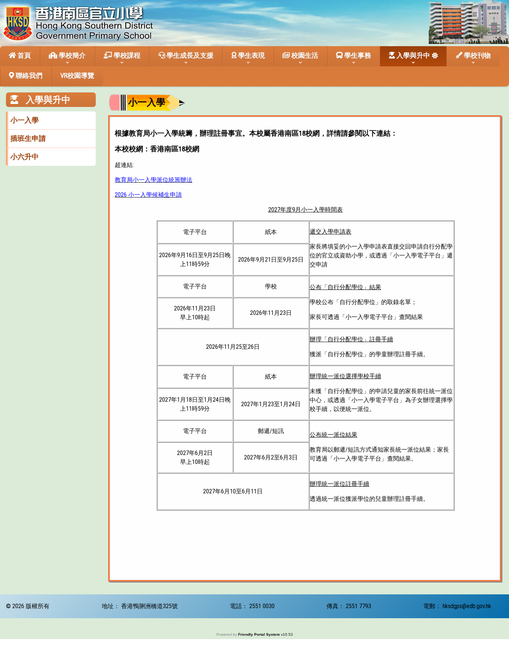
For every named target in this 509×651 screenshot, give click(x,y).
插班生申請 (28, 138)
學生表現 (251, 55)
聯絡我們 (28, 75)
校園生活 (304, 55)
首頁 (23, 55)
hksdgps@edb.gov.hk (467, 606)
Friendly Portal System (259, 634)
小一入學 (24, 120)
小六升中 (24, 156)
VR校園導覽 (77, 75)
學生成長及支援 (189, 55)
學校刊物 (476, 55)
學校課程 (126, 55)
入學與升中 (412, 55)
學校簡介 (71, 55)
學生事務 (357, 55)
